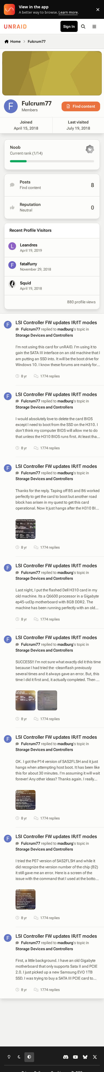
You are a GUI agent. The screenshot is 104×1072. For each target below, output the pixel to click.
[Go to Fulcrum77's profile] (8, 325)
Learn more (10, 9)
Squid (25, 283)
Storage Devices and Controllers (44, 335)
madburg (65, 329)
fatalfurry (28, 263)
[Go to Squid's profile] (12, 284)
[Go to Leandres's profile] (12, 246)
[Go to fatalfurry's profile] (12, 265)
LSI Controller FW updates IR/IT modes (56, 322)
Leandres (28, 245)
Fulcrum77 (30, 329)
